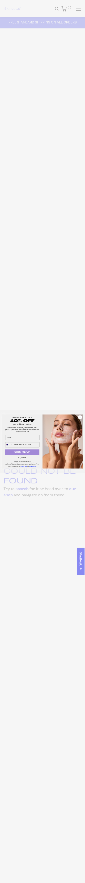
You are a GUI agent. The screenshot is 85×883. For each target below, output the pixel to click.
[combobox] (9, 444)
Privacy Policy (24, 466)
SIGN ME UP (22, 452)
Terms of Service (32, 466)
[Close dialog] (80, 417)
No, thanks (22, 458)
